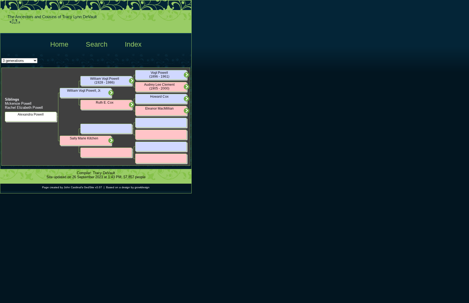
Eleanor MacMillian (159, 108)
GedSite (89, 187)
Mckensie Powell (18, 103)
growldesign (142, 187)
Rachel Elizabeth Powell (24, 108)
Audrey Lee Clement (159, 85)
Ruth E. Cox (104, 102)
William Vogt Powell (104, 79)
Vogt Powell (159, 73)
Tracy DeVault (104, 173)
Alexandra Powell (31, 114)
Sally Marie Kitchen (84, 138)
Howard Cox (159, 96)
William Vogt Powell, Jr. (84, 91)
